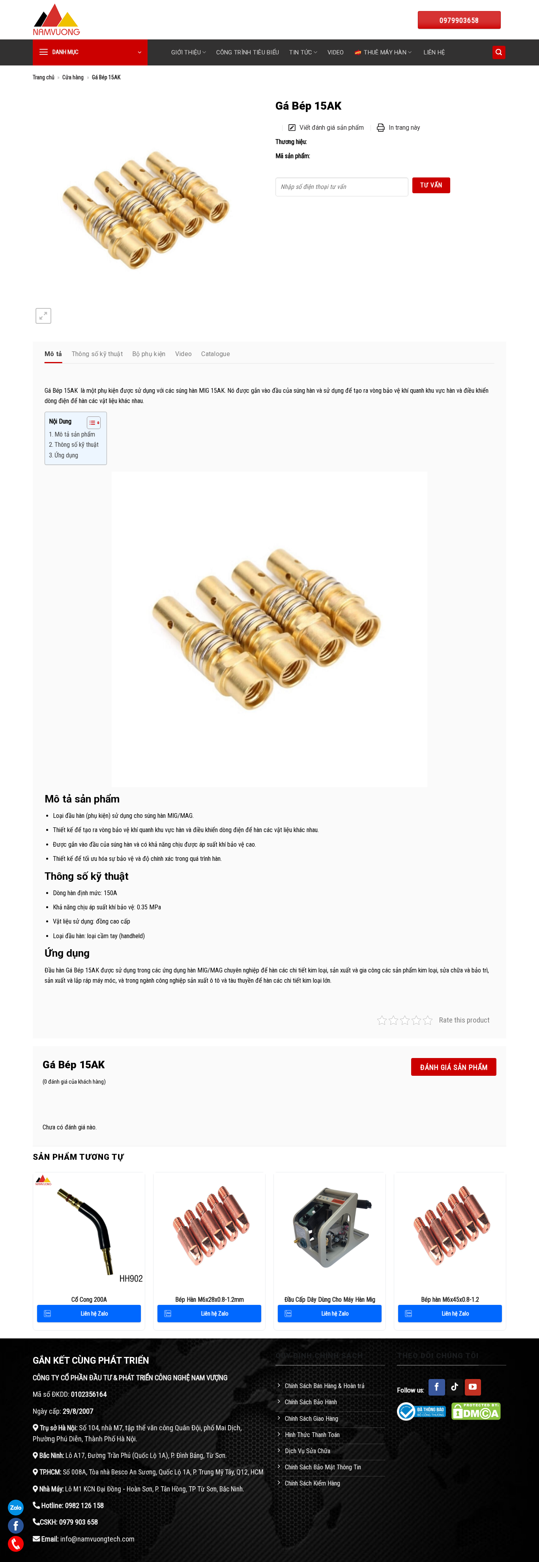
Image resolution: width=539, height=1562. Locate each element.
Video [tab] (183, 354)
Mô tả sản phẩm (74, 434)
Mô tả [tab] (53, 354)
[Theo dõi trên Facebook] (437, 1387)
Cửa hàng (73, 77)
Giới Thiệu (186, 52)
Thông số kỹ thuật (76, 444)
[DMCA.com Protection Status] (476, 1411)
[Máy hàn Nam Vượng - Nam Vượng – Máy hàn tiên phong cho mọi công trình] (56, 19)
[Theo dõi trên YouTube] (473, 1387)
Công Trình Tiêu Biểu (247, 52)
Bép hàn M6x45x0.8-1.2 (450, 1299)
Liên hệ (434, 52)
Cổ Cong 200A (89, 1299)
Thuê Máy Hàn (385, 52)
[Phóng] (43, 316)
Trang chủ (43, 77)
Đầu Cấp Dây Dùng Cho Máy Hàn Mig (329, 1299)
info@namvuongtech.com (97, 1539)
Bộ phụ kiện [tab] (149, 354)
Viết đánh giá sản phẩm (331, 127)
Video (336, 52)
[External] (148, 210)
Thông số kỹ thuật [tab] (97, 354)
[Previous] (33, 1254)
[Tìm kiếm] (498, 52)
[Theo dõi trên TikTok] (455, 1387)
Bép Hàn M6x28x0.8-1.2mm (209, 1299)
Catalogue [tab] (215, 354)
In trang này (404, 127)
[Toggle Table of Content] (90, 422)
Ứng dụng (66, 455)
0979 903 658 (78, 1522)
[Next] (506, 1254)
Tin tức (300, 52)
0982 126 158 (84, 1505)
